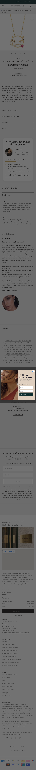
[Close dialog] (33, 371)
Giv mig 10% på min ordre (26, 394)
